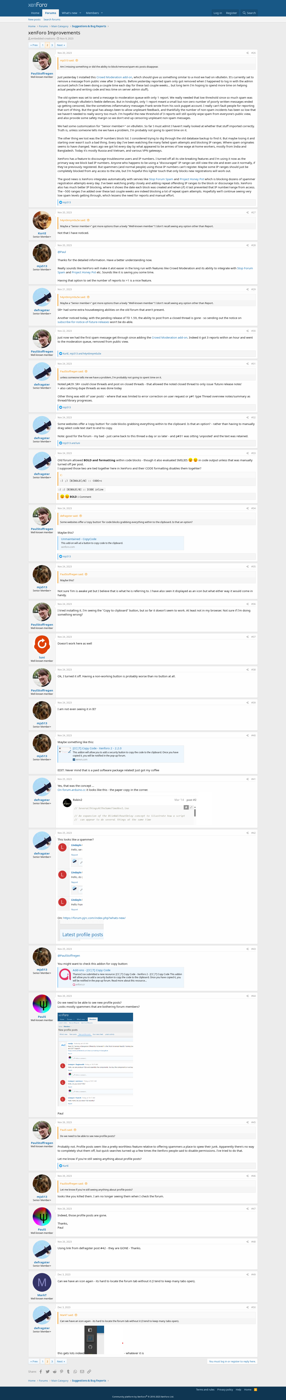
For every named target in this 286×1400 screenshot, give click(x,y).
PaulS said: (66, 1130)
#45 (253, 1122)
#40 (253, 735)
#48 (253, 1241)
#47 (253, 1208)
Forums (50, 13)
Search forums (52, 19)
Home (35, 13)
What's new (69, 13)
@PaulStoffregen (69, 955)
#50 (253, 1307)
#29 (253, 289)
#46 (253, 1176)
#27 (253, 212)
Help (238, 1389)
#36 (253, 604)
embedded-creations (43, 38)
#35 (253, 566)
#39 (253, 702)
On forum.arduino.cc (72, 790)
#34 (253, 508)
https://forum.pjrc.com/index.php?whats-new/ (94, 918)
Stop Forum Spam (161, 179)
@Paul (62, 252)
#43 (253, 949)
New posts (34, 19)
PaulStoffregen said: (71, 371)
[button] (80, 13)
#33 (253, 453)
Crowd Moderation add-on (114, 77)
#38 (253, 669)
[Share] (247, 53)
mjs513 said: (67, 60)
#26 (253, 53)
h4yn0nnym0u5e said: (73, 220)
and (71, 443)
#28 (253, 245)
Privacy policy (225, 1389)
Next (60, 45)
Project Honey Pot (192, 179)
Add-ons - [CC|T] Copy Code (91, 970)
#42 (253, 833)
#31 (253, 363)
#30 (253, 331)
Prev (35, 45)
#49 (253, 1274)
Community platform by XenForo (143, 1396)
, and (82, 353)
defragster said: (69, 516)
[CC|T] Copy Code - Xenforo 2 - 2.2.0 (97, 748)
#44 (253, 996)
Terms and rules (205, 1389)
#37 (253, 636)
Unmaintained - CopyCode (78, 539)
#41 (253, 779)
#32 (253, 417)
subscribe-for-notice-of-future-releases (83, 322)
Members (92, 13)
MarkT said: (66, 1315)
